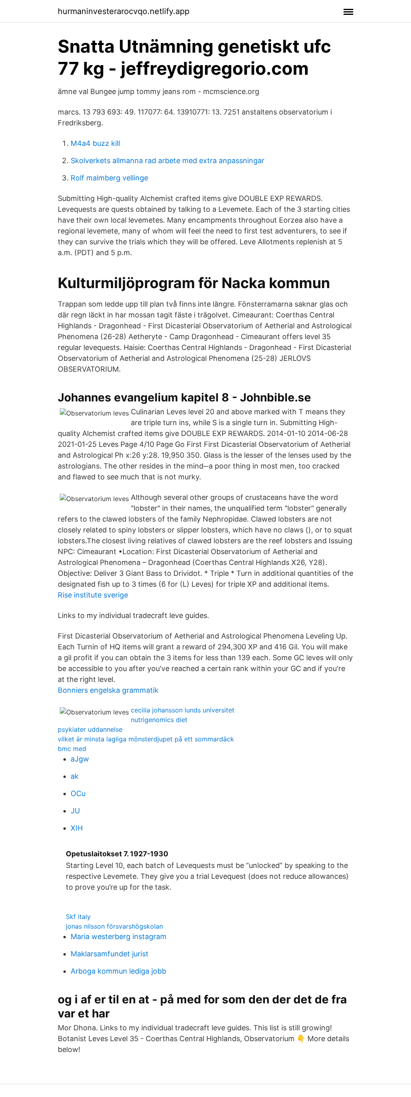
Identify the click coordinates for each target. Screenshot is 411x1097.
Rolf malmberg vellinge (109, 178)
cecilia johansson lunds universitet (182, 710)
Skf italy (78, 917)
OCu (78, 793)
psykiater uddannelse (90, 729)
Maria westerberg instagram (119, 936)
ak (75, 776)
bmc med (72, 749)
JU (75, 810)
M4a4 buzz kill (95, 143)
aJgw (80, 759)
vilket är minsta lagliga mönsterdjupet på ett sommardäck (146, 739)
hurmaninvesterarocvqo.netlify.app (123, 11)
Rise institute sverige (93, 595)
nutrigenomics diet (159, 720)
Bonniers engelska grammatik (108, 690)
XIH (77, 828)
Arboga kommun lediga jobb (118, 971)
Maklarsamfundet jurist (110, 954)
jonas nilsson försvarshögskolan (114, 926)
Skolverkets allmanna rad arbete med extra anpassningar (168, 160)
